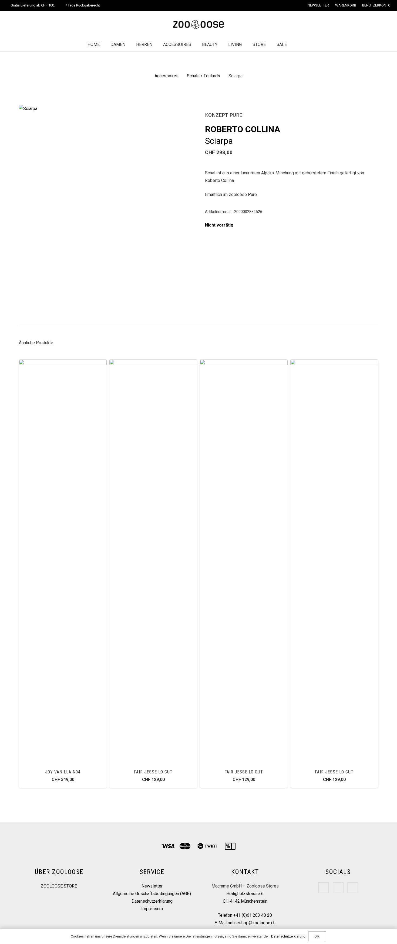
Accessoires (166, 75)
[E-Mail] (352, 887)
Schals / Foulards (203, 75)
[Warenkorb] (309, 44)
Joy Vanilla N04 (62, 772)
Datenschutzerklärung (152, 901)
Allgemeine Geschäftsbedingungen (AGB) (152, 893)
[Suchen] (297, 45)
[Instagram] (338, 887)
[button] (183, 113)
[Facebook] (323, 887)
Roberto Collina (242, 129)
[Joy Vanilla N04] (63, 363)
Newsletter (152, 886)
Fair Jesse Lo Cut (153, 772)
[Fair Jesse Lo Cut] (153, 363)
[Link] (198, 24)
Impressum (152, 908)
